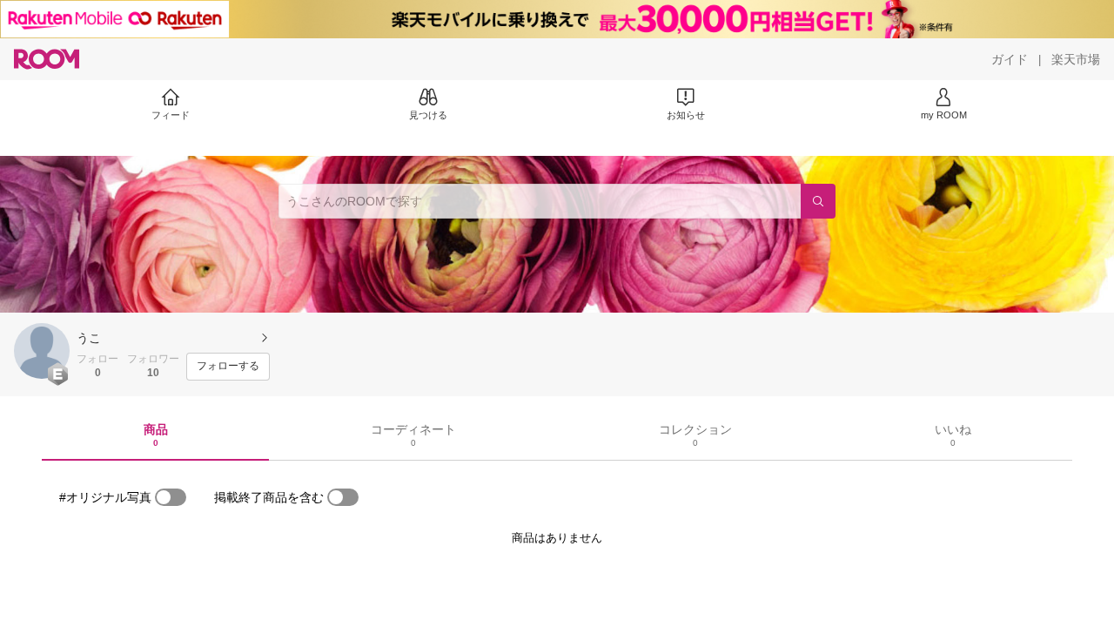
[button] (42, 351)
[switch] (170, 497)
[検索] (818, 201)
